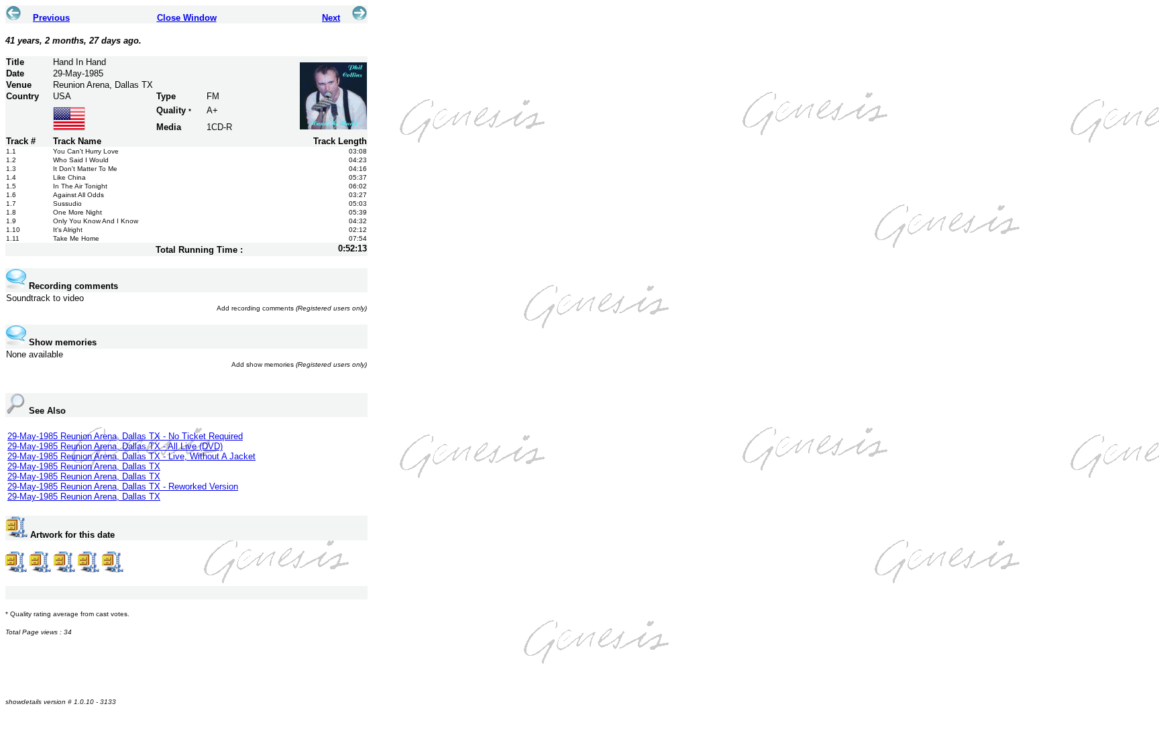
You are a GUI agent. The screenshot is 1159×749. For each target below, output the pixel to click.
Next (331, 18)
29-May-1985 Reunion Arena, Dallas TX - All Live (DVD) (115, 446)
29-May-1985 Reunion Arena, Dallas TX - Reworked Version (122, 486)
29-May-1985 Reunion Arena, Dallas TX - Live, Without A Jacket (131, 456)
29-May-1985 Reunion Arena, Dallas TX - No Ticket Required (125, 436)
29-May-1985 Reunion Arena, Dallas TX (83, 466)
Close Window (187, 18)
